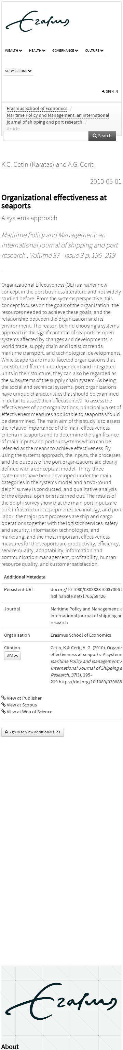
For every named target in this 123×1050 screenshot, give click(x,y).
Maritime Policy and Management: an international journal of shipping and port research (59, 245)
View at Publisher (24, 698)
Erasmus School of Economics (37, 108)
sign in (111, 91)
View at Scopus (21, 705)
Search (104, 136)
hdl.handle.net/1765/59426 (78, 596)
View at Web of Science (29, 712)
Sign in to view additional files (34, 732)
